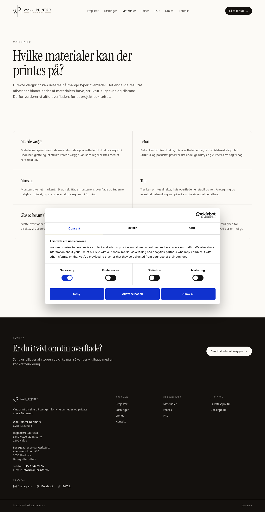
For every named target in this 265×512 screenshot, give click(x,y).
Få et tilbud (238, 11)
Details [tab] (132, 227)
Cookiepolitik (219, 410)
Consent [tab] (74, 228)
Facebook (47, 486)
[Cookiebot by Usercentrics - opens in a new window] (199, 215)
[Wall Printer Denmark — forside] (32, 11)
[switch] (110, 278)
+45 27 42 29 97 (34, 466)
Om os (169, 11)
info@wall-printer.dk (36, 470)
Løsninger (110, 11)
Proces (167, 410)
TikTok (67, 486)
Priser (145, 11)
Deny (76, 294)
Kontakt (184, 11)
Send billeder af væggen (229, 351)
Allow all (188, 294)
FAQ (157, 11)
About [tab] (190, 227)
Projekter (93, 11)
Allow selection (132, 294)
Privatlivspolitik (220, 404)
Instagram (25, 486)
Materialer (129, 11)
